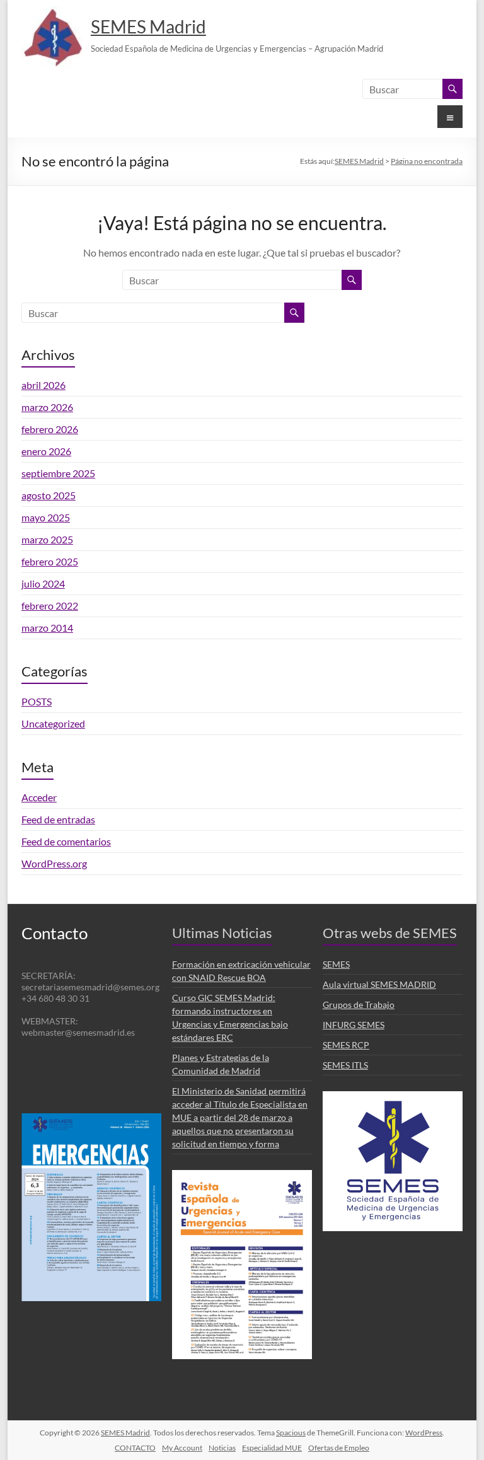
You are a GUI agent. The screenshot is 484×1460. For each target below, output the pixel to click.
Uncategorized (53, 723)
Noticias (222, 1447)
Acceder (39, 797)
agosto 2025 (48, 495)
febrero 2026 (49, 429)
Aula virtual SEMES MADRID (379, 984)
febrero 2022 (49, 605)
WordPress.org (54, 863)
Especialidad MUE (272, 1447)
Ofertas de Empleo (338, 1447)
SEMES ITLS (345, 1065)
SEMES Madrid (148, 26)
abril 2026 (43, 385)
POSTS (36, 701)
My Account (182, 1447)
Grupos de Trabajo (359, 1004)
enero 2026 (46, 451)
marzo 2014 (47, 628)
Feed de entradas (58, 819)
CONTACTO (135, 1447)
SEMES (336, 964)
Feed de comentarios (66, 841)
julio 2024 (43, 583)
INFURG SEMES (353, 1024)
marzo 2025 (47, 539)
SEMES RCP (346, 1045)
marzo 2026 (47, 407)
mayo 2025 (45, 517)
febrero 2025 (49, 561)
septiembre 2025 (58, 473)
